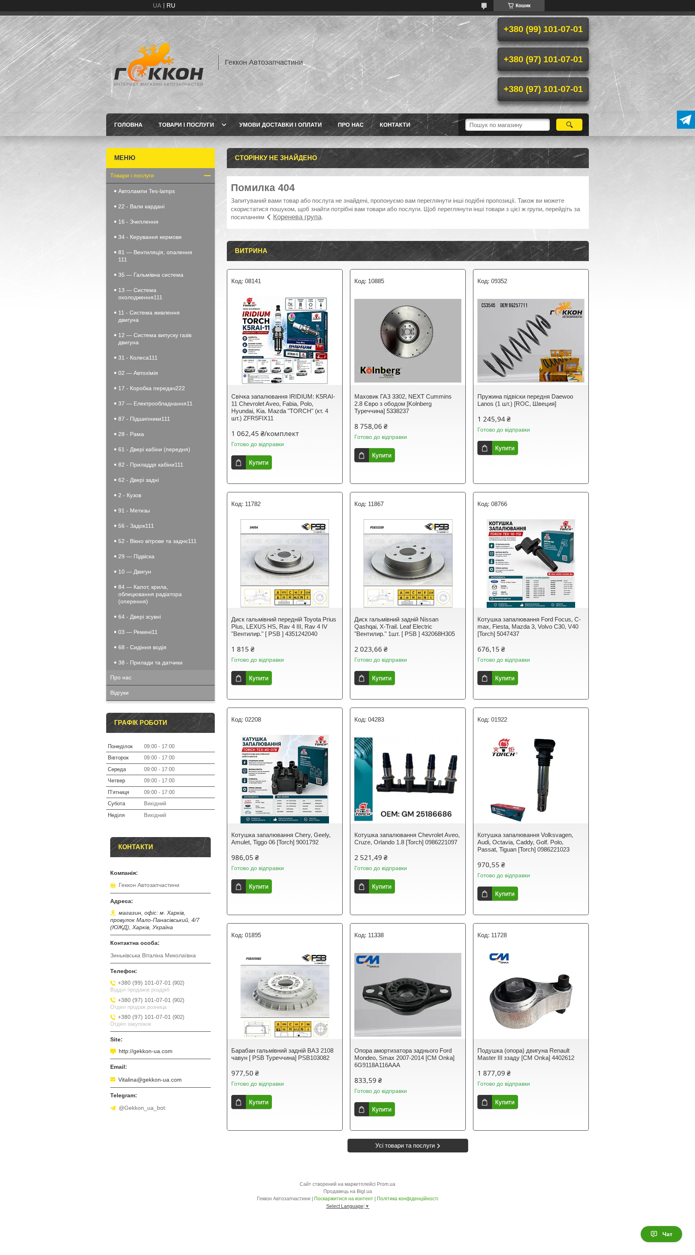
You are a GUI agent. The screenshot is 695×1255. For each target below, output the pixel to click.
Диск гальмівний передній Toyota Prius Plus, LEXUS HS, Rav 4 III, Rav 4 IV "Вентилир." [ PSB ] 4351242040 (283, 626)
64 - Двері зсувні (139, 616)
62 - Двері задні (138, 480)
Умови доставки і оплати (280, 124)
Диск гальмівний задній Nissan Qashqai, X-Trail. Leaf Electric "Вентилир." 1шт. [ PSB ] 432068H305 (404, 626)
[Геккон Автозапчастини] (158, 62)
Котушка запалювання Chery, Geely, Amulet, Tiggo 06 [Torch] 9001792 (281, 838)
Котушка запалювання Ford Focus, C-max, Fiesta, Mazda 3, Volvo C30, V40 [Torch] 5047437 (529, 626)
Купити (258, 462)
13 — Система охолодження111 (140, 293)
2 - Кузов (129, 495)
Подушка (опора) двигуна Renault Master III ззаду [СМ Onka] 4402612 (525, 1054)
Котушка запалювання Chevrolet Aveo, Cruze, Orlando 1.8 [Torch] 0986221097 (407, 838)
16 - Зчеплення (138, 221)
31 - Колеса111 (138, 357)
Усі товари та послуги (405, 1145)
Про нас (351, 124)
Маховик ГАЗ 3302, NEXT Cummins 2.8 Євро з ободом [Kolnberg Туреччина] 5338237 (403, 403)
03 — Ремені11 (138, 632)
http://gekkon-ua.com (146, 1051)
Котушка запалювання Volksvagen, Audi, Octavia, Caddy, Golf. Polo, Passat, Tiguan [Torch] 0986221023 (525, 842)
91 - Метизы (134, 510)
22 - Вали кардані (141, 206)
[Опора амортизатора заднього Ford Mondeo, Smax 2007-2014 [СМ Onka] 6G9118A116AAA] (407, 995)
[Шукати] (569, 125)
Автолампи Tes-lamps (146, 191)
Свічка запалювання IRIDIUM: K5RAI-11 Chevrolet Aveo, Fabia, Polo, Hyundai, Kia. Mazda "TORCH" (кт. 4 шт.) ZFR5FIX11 (283, 407)
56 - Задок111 (136, 526)
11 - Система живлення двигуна (149, 316)
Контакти (395, 124)
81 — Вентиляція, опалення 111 (155, 256)
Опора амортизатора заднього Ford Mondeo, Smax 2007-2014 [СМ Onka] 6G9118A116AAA (404, 1057)
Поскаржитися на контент (343, 1199)
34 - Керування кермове (150, 237)
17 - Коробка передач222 (151, 388)
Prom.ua (386, 1184)
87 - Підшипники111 (144, 419)
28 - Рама (131, 434)
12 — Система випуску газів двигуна (154, 339)
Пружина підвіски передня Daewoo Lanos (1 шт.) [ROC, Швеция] (525, 400)
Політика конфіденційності (407, 1199)
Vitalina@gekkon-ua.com (150, 1079)
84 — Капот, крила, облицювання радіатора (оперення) (150, 594)
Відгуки (119, 692)
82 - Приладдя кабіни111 (150, 464)
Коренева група (297, 217)
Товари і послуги (186, 124)
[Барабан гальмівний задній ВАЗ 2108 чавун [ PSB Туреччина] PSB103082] (284, 995)
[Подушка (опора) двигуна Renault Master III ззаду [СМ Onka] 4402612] (530, 995)
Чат (667, 1234)
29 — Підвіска (136, 556)
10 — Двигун (134, 571)
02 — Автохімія (138, 373)
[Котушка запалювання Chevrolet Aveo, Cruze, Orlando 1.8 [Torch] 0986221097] (407, 779)
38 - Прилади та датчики (150, 662)
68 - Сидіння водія (142, 647)
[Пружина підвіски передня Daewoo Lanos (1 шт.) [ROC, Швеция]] (530, 340)
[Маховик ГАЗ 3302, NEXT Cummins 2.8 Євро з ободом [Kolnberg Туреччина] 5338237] (407, 340)
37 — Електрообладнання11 (155, 403)
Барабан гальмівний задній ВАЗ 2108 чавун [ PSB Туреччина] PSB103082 (282, 1054)
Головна (128, 124)
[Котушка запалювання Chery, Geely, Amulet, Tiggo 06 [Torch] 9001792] (284, 779)
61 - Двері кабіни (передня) (154, 449)
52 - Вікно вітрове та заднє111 (157, 541)
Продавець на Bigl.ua (347, 1191)
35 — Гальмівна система (150, 275)
